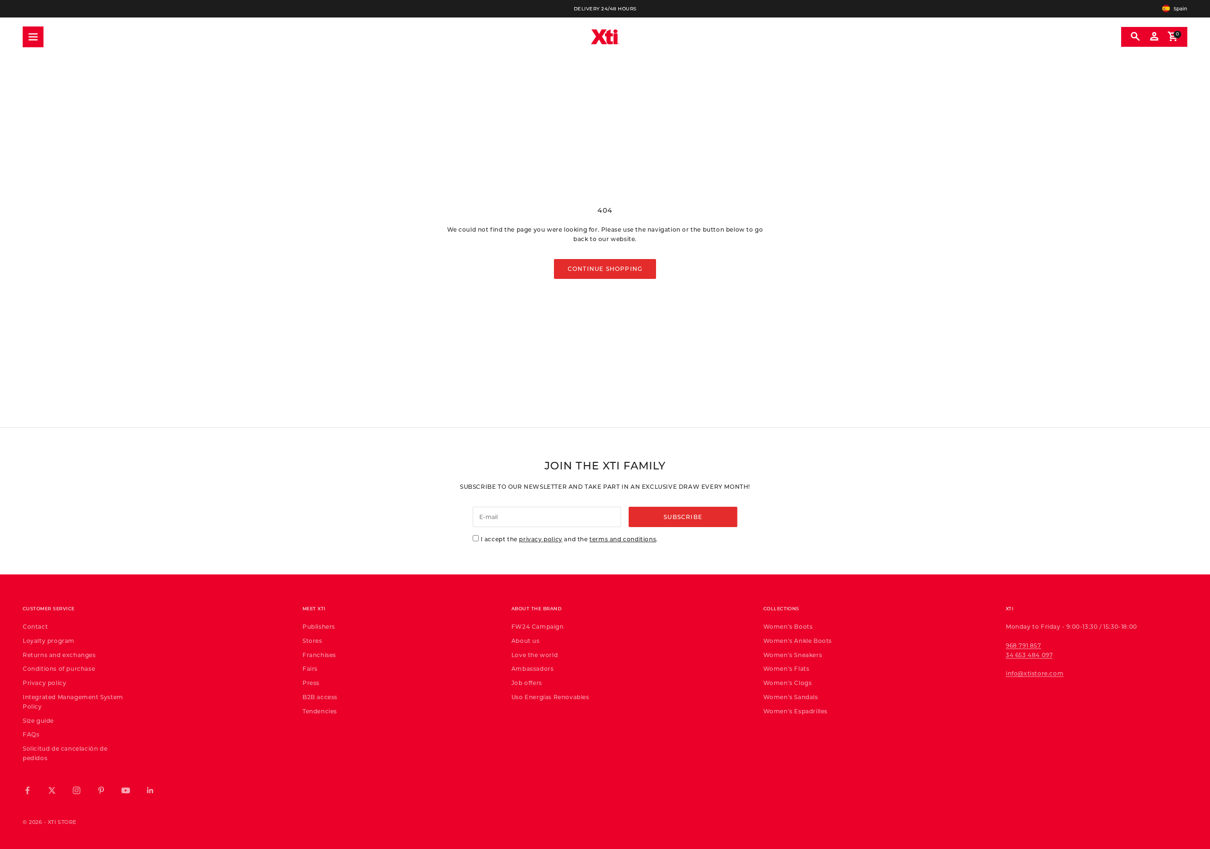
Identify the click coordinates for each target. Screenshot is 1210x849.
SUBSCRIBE (683, 516)
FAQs (31, 734)
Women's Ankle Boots (797, 640)
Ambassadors (532, 668)
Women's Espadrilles (795, 711)
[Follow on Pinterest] (101, 790)
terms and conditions (622, 539)
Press (311, 682)
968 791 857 (1023, 645)
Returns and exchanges (59, 654)
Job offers (526, 682)
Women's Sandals (790, 697)
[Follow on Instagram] (76, 790)
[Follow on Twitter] (52, 790)
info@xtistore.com (1034, 673)
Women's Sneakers (792, 654)
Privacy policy (44, 682)
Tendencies (319, 711)
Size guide (38, 720)
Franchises (319, 654)
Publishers (318, 626)
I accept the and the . (569, 539)
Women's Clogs (787, 682)
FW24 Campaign (537, 626)
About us (525, 640)
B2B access (319, 697)
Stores (312, 640)
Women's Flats (786, 668)
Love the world (534, 654)
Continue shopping (605, 268)
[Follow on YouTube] (125, 790)
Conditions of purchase (59, 668)
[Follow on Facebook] (27, 790)
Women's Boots (788, 626)
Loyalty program (49, 640)
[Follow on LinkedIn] (150, 790)
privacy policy (540, 539)
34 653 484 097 (1029, 654)
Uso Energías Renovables (550, 697)
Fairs (310, 668)
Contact (35, 626)
